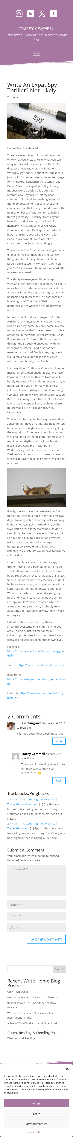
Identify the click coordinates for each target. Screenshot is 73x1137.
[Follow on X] (42, 14)
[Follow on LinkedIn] (30, 13)
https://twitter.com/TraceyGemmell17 (41, 665)
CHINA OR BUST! (17, 991)
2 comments (15, 97)
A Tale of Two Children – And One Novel (32, 1023)
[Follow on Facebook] (53, 13)
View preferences (36, 1124)
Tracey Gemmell (33, 754)
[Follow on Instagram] (19, 13)
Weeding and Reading (21, 1038)
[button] (67, 1069)
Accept (36, 1103)
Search (59, 969)
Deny (36, 1113)
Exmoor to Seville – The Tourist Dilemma (32, 997)
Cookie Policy (35, 1131)
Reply (59, 741)
